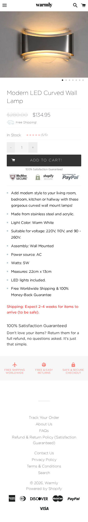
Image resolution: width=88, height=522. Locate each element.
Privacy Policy (44, 459)
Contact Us (44, 453)
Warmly (51, 483)
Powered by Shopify (44, 488)
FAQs (44, 431)
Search (44, 473)
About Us (44, 424)
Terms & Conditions (44, 466)
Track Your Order (44, 417)
